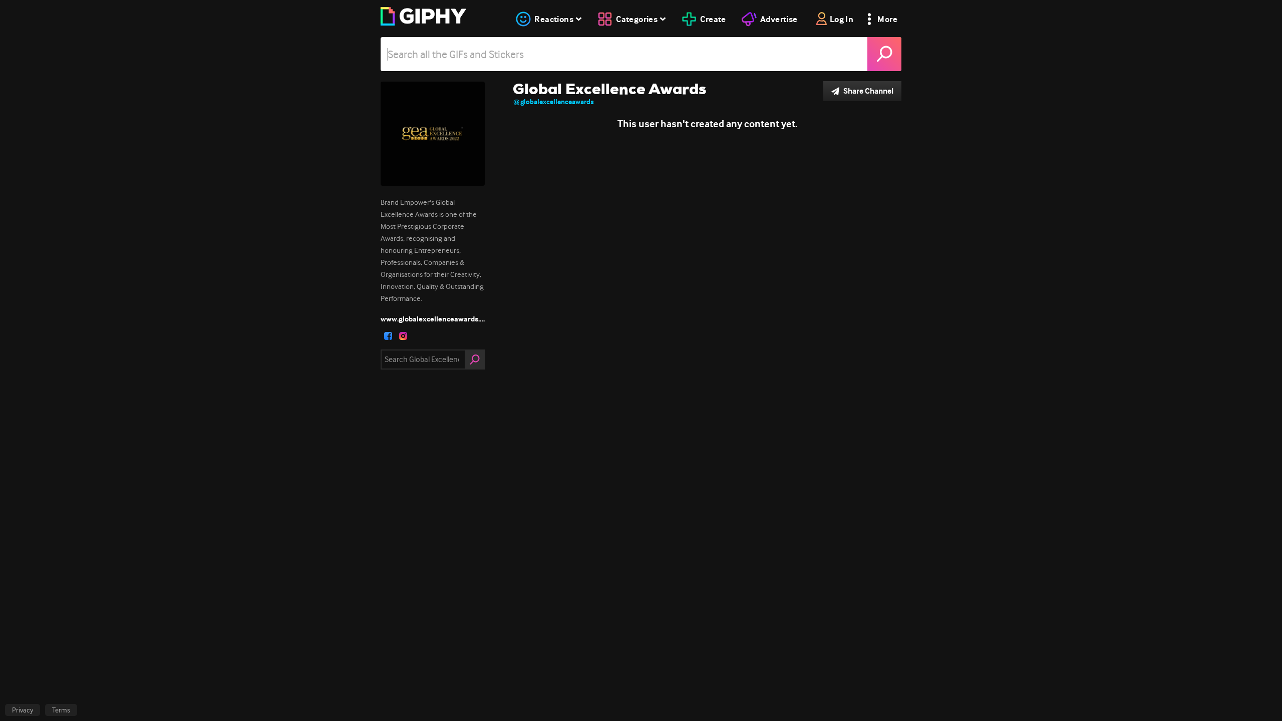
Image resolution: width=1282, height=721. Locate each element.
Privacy (22, 710)
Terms (61, 710)
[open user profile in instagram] (403, 335)
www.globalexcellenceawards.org (433, 318)
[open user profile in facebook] (388, 335)
